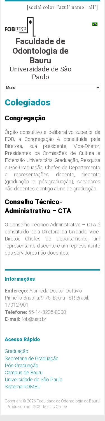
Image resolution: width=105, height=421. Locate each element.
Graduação (16, 351)
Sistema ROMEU (23, 387)
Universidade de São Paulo (33, 379)
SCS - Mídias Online (50, 406)
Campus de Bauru (24, 372)
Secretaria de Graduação (32, 358)
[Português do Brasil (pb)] (94, 22)
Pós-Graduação (21, 365)
